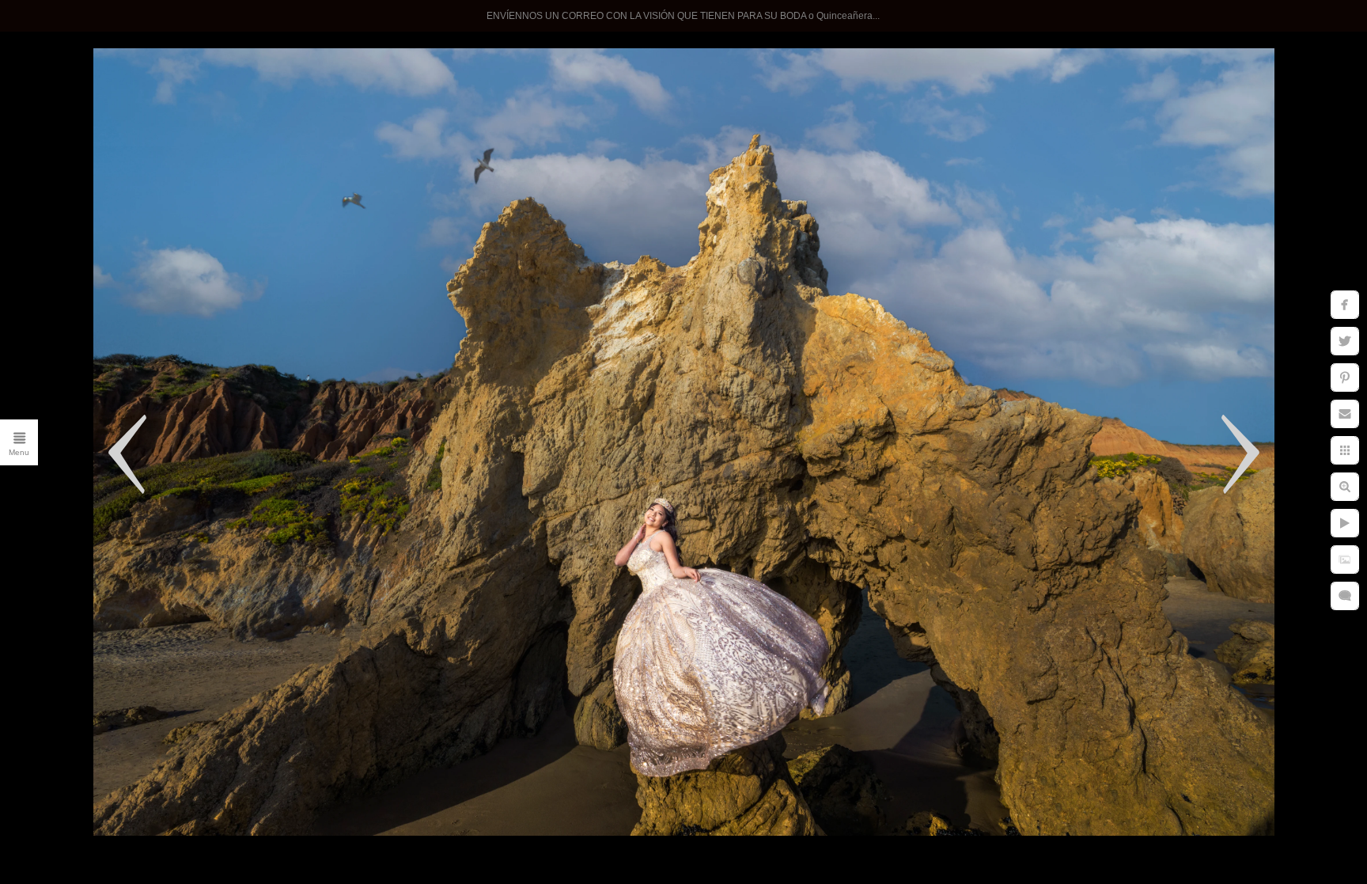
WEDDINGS (170, 180)
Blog (195, 472)
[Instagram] (131, 552)
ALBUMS (180, 440)
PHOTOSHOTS (160, 278)
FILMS (189, 407)
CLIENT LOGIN (160, 375)
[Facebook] (161, 552)
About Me (179, 310)
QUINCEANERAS (153, 213)
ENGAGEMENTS (154, 245)
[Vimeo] (191, 552)
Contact (185, 343)
